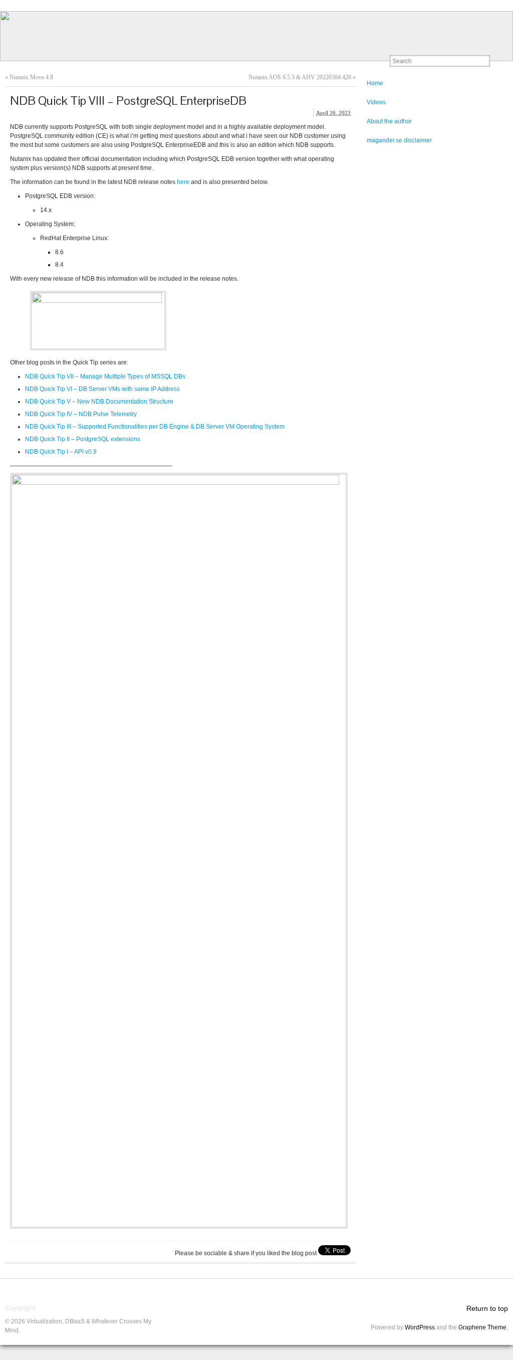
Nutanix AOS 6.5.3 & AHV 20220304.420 (299, 77)
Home (375, 83)
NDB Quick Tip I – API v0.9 (61, 451)
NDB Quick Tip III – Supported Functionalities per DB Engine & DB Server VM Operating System (155, 426)
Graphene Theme (482, 1327)
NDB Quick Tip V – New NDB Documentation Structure (99, 401)
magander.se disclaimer (399, 140)
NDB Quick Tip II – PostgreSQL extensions (82, 439)
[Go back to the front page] (256, 36)
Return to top (487, 1308)
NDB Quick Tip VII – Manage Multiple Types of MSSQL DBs (105, 376)
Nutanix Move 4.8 (31, 77)
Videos (376, 102)
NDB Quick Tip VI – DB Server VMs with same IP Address (102, 389)
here (183, 181)
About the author (389, 121)
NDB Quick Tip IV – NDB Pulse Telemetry (81, 414)
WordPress (420, 1327)
